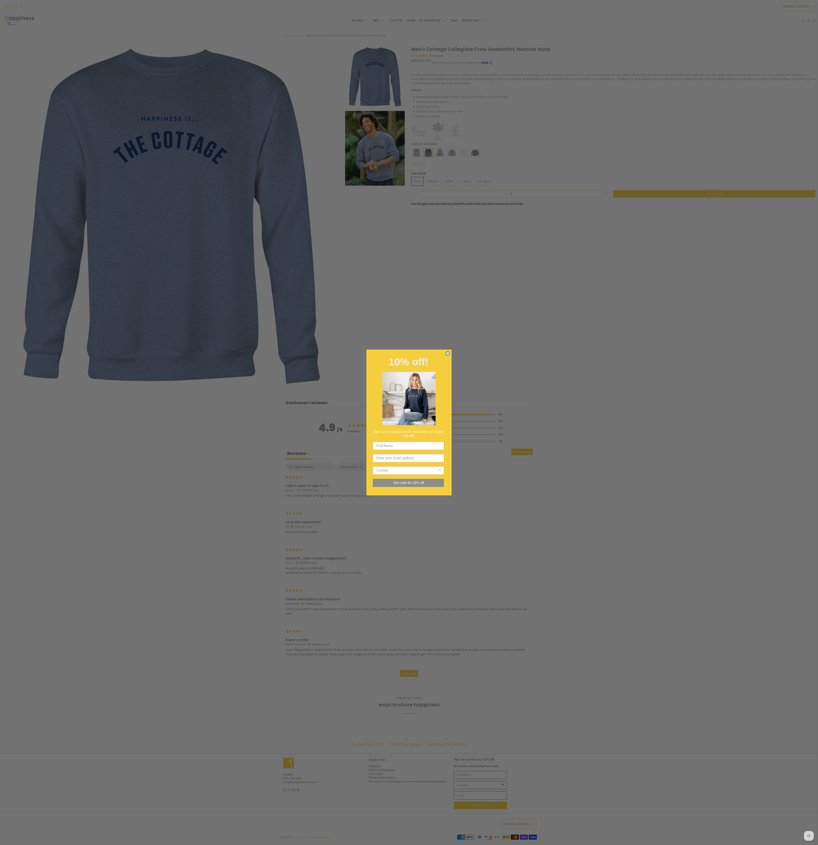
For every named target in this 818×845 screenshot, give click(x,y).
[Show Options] (440, 470)
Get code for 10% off (408, 483)
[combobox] (407, 470)
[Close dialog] (448, 353)
